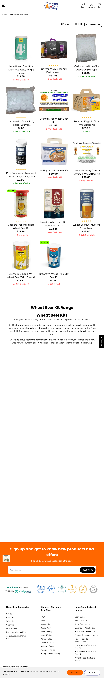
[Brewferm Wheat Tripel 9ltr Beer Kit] (53, 255)
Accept (92, 673)
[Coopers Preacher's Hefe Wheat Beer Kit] (21, 203)
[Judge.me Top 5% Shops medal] (93, 589)
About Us (44, 620)
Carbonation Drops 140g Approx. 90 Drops (21, 123)
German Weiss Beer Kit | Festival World (54, 71)
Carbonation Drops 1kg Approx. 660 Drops (86, 68)
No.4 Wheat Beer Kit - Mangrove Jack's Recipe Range (21, 69)
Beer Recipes (80, 617)
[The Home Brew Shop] (51, 6)
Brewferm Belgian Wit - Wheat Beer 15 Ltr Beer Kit (21, 276)
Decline (75, 673)
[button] (3, 5)
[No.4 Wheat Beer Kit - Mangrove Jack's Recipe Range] (21, 48)
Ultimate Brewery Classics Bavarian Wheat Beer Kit (86, 172)
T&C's (42, 617)
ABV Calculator (81, 620)
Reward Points (46, 635)
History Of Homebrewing (50, 653)
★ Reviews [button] (102, 341)
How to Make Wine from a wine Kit (85, 646)
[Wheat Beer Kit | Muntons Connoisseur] (86, 203)
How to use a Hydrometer (85, 631)
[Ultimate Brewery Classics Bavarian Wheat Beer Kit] (86, 152)
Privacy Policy (46, 639)
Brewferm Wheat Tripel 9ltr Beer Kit (53, 276)
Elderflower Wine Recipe (85, 628)
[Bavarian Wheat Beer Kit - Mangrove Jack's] (53, 203)
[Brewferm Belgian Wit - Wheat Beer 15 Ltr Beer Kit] (21, 255)
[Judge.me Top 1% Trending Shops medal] (83, 589)
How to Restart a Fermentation (81, 640)
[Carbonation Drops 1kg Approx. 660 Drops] (86, 48)
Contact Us (45, 624)
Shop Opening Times (48, 650)
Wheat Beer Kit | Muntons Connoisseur (86, 226)
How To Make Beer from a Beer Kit (85, 652)
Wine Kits (10, 621)
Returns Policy (46, 631)
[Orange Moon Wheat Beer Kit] (53, 100)
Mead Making (11, 628)
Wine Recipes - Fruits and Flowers (85, 659)
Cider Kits (10, 625)
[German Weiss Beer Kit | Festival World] (53, 48)
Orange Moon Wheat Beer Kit (54, 120)
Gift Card (9, 614)
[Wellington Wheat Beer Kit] (53, 152)
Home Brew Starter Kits (15, 632)
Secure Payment (47, 642)
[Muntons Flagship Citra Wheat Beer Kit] (86, 100)
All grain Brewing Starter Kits (16, 637)
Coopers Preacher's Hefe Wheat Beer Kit (21, 226)
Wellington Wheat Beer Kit (54, 170)
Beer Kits (10, 617)
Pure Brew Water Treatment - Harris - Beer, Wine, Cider (21, 175)
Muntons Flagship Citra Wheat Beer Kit (86, 123)
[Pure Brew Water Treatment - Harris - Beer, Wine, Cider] (21, 152)
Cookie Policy (45, 628)
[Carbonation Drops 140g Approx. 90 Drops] (21, 100)
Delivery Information (48, 646)
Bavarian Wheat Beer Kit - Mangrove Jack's (54, 224)
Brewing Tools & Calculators (86, 635)
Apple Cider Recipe (82, 624)
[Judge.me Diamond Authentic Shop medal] (41, 589)
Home (4, 14)
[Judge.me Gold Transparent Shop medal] (72, 589)
